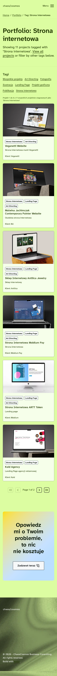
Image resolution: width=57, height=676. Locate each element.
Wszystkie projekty (13, 79)
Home (6, 15)
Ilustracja (8, 85)
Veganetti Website (16, 146)
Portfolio (16, 15)
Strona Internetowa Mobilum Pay (24, 342)
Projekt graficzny (41, 85)
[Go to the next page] (39, 490)
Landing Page (22, 85)
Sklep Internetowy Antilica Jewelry (25, 278)
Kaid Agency (12, 467)
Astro (17, 661)
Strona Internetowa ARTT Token (24, 407)
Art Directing (31, 79)
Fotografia (45, 79)
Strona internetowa (26, 90)
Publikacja (8, 90)
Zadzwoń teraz (26, 565)
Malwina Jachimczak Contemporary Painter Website (23, 212)
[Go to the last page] (46, 490)
